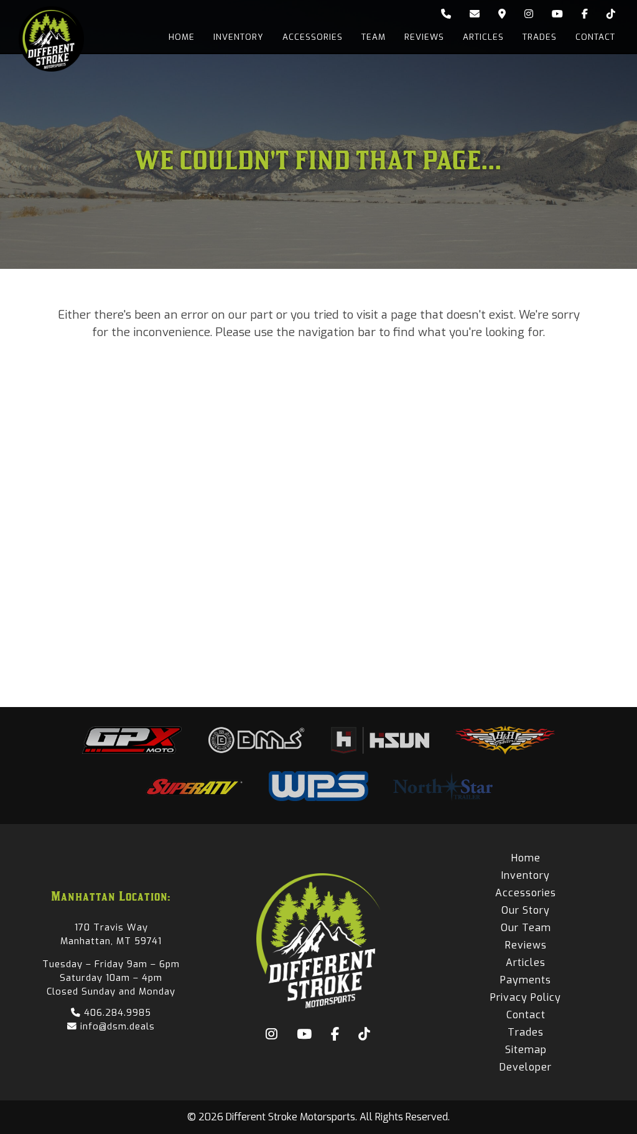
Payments (525, 979)
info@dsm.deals (116, 1026)
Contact (595, 37)
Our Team (526, 927)
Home (182, 37)
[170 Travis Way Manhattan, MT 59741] (502, 14)
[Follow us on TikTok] (611, 14)
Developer (526, 1067)
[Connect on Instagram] (528, 14)
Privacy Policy (525, 997)
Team (373, 37)
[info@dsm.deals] (474, 14)
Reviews (424, 37)
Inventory (238, 37)
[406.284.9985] (446, 14)
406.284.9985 (116, 1012)
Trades (540, 37)
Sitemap (526, 1049)
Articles (483, 37)
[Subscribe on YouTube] (557, 14)
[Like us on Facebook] (584, 14)
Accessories (312, 37)
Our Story (525, 910)
